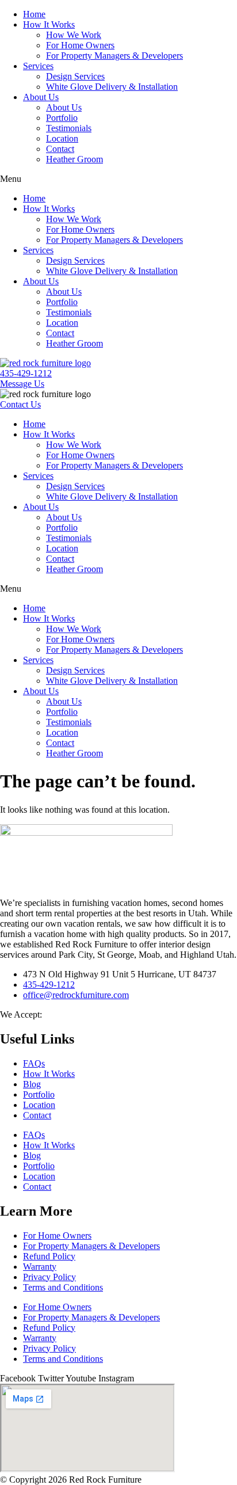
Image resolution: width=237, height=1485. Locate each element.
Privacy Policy (49, 1277)
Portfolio (62, 118)
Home (34, 14)
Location (62, 138)
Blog (32, 1084)
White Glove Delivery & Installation (112, 87)
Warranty (39, 1266)
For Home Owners (80, 45)
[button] (118, 179)
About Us (41, 97)
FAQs (34, 1063)
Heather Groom (74, 159)
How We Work (73, 35)
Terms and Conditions (63, 1287)
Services (38, 66)
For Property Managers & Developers (114, 55)
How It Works (49, 24)
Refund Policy (49, 1256)
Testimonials (68, 128)
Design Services (75, 76)
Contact (60, 149)
